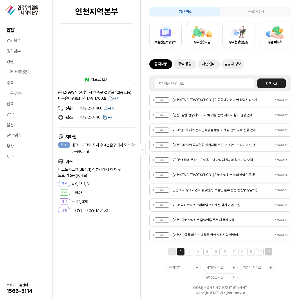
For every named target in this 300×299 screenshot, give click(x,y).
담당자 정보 (232, 64)
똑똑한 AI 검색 (256, 11)
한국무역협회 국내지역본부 (21, 10)
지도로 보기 (99, 79)
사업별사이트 (214, 268)
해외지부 (175, 268)
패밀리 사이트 (252, 268)
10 (260, 251)
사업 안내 (208, 64)
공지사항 (160, 64)
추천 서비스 (184, 11)
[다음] (268, 251)
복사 (116, 98)
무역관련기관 (214, 277)
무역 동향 (185, 64)
